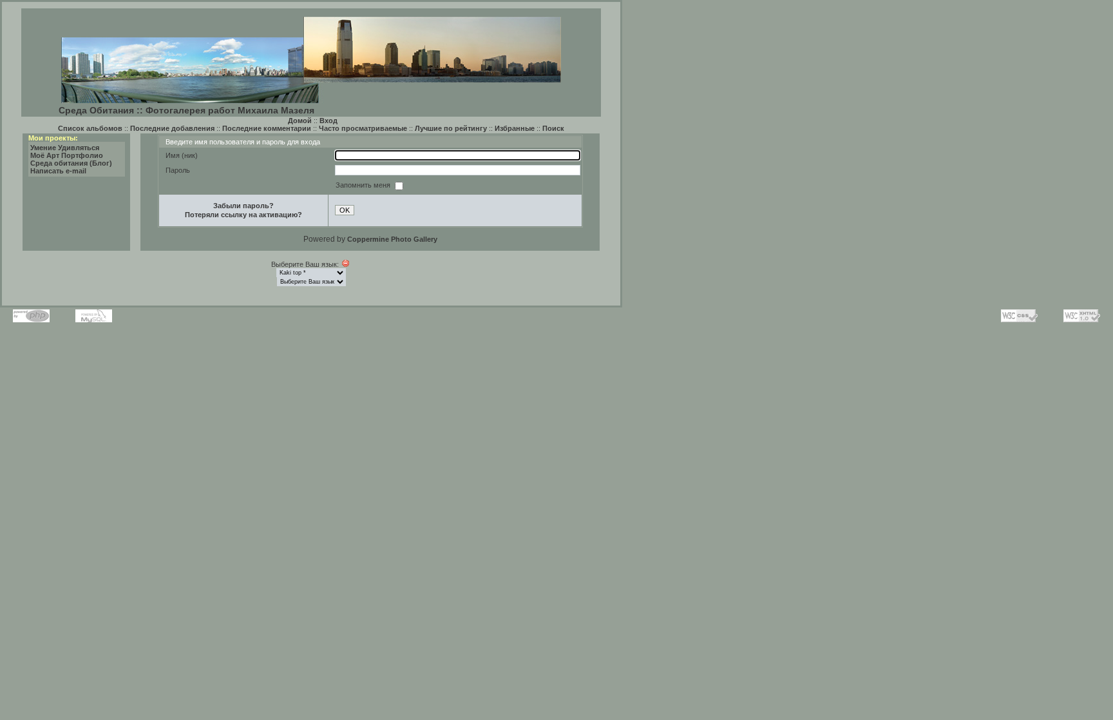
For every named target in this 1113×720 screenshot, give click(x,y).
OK (344, 210)
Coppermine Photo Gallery (392, 239)
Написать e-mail (58, 171)
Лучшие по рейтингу (451, 128)
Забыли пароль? (243, 205)
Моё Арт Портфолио (66, 155)
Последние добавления (172, 128)
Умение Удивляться (64, 147)
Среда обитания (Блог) (71, 163)
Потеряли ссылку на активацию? (243, 215)
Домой (300, 120)
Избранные (515, 128)
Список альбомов (90, 128)
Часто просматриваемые (363, 128)
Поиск (553, 128)
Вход (328, 120)
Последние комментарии (266, 128)
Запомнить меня (364, 185)
